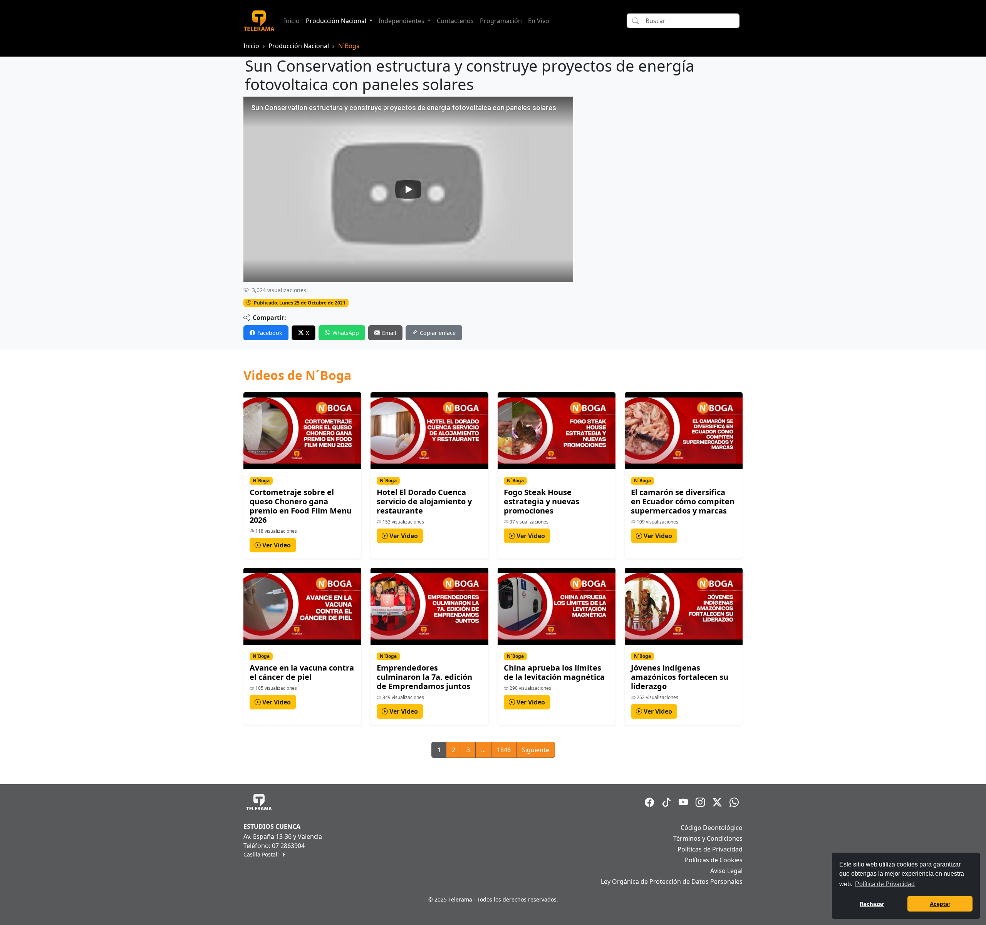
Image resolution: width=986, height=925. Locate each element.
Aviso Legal (726, 870)
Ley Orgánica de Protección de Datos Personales (672, 881)
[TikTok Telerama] (666, 802)
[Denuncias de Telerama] (734, 802)
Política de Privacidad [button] (885, 884)
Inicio (292, 21)
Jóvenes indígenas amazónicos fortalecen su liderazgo (679, 676)
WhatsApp (345, 332)
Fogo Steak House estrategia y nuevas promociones (541, 501)
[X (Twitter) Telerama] (717, 802)
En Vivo (538, 21)
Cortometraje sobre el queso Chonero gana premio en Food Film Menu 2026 (301, 506)
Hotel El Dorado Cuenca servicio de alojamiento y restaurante (424, 501)
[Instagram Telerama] (700, 802)
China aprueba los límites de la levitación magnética (554, 672)
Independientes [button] (402, 21)
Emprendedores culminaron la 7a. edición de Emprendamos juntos (424, 676)
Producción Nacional (298, 46)
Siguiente (535, 750)
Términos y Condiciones (708, 838)
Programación (501, 21)
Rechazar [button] (872, 904)
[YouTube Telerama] (683, 802)
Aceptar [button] (940, 904)
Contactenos (455, 21)
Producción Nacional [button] (337, 21)
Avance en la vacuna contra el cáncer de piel (302, 672)
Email (389, 332)
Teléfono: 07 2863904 (274, 845)
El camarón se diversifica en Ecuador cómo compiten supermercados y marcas (682, 501)
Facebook (269, 332)
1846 (504, 750)
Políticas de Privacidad (710, 849)
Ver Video (276, 545)
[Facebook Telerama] (649, 802)
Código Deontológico (712, 827)
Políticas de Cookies (714, 860)
